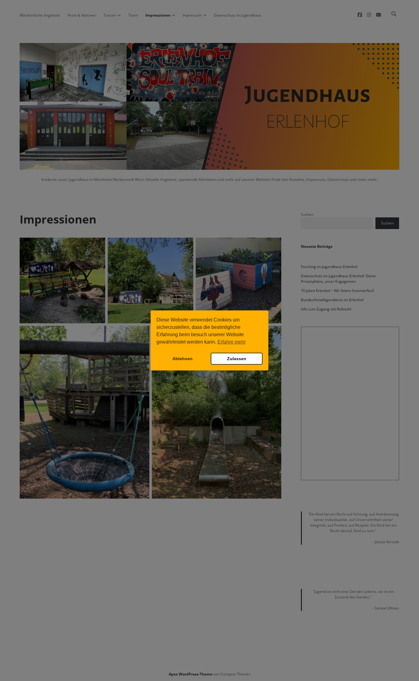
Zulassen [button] (236, 358)
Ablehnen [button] (182, 358)
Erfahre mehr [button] (231, 341)
